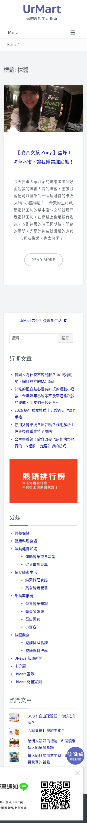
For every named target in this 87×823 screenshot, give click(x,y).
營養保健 (22, 533)
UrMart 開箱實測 (28, 682)
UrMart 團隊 (24, 674)
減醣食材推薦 (36, 650)
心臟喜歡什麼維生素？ (46, 730)
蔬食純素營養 (36, 588)
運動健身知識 (26, 549)
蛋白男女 (32, 619)
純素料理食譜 (36, 580)
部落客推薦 (24, 596)
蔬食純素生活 (26, 572)
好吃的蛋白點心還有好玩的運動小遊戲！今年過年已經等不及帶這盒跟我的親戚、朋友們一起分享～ (45, 396)
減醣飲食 (22, 635)
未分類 (20, 666)
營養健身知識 (36, 604)
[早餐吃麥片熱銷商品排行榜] (43, 480)
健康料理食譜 (26, 541)
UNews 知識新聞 (29, 658)
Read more (43, 260)
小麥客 (30, 627)
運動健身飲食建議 (40, 557)
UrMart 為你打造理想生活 (41, 320)
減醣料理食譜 (36, 643)
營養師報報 (34, 611)
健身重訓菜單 (36, 564)
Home (11, 45)
